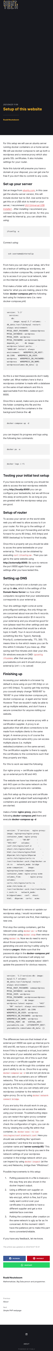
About (26, 1344)
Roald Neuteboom (11, 120)
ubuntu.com (29, 190)
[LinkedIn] (26, 1334)
